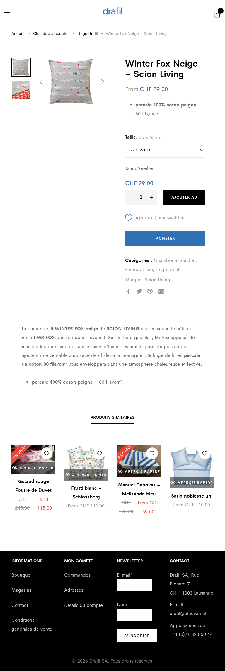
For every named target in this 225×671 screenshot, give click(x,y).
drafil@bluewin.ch (189, 613)
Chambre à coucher (51, 33)
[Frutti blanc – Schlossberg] (86, 463)
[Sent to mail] (161, 291)
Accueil (18, 33)
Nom (122, 604)
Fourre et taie (139, 269)
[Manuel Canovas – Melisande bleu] (139, 461)
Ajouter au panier (184, 199)
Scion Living (157, 279)
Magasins (21, 589)
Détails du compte (83, 605)
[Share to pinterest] (150, 291)
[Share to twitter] (139, 291)
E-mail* (125, 574)
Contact (19, 605)
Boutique (20, 574)
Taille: (131, 136)
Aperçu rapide (37, 468)
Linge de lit (87, 33)
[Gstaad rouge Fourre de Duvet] (33, 459)
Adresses (73, 589)
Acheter (165, 238)
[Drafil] (113, 11)
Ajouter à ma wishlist (160, 217)
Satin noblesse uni (191, 495)
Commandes (77, 574)
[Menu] (7, 14)
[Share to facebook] (128, 291)
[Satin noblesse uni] (192, 466)
